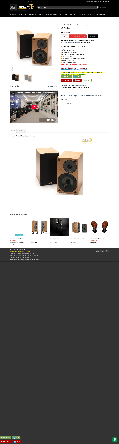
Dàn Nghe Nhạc (33, 14)
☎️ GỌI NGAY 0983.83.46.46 (70, 42)
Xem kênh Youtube (52, 86)
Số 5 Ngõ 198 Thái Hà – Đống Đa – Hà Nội (74, 85)
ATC (31, 244)
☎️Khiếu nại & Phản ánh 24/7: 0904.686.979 (74, 64)
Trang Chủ (13, 14)
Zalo (78, 76)
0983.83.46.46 (67, 80)
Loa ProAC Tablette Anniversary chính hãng (89, 95)
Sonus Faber (73, 244)
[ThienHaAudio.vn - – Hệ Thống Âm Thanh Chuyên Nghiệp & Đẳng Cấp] (22, 7)
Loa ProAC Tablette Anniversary (70, 95)
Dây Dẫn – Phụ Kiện (45, 14)
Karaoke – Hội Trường (60, 14)
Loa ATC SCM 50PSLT (36, 238)
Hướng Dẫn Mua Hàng (96, 1)
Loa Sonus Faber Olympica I (77, 238)
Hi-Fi (26, 14)
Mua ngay (93, 36)
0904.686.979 (67, 76)
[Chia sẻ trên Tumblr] (74, 103)
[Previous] (13, 47)
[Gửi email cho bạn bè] (68, 103)
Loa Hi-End (32, 20)
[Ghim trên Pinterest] (71, 103)
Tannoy (12, 244)
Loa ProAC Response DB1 (97, 238)
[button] (108, 1)
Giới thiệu (88, 1)
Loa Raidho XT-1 (54, 238)
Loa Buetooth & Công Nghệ (77, 14)
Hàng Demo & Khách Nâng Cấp (97, 14)
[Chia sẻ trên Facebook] (62, 103)
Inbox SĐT (87, 80)
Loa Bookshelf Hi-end (42, 20)
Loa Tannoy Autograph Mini (17, 238)
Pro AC (65, 99)
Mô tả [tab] (13, 131)
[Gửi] (97, 7)
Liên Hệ (105, 1)
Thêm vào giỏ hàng (78, 36)
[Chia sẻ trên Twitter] (65, 103)
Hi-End (20, 14)
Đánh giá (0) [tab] (21, 131)
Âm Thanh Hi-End (22, 20)
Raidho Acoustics (54, 244)
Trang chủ (13, 20)
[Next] (55, 47)
